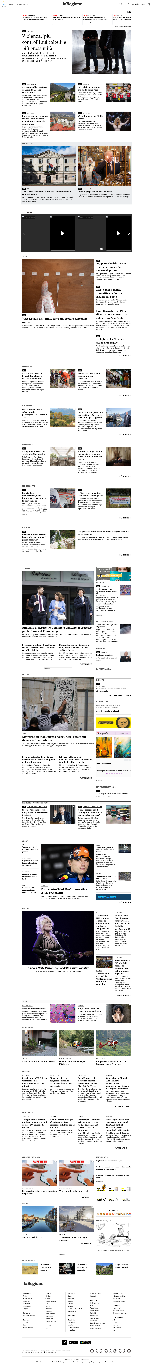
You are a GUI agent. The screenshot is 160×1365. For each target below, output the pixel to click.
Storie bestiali (94, 1310)
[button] (129, 233)
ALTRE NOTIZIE (86, 664)
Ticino (25, 1296)
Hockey (48, 1296)
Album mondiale (50, 1321)
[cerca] (120, 4)
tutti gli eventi (122, 733)
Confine (25, 1322)
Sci (46, 1304)
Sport (47, 1293)
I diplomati (93, 1320)
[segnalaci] (128, 4)
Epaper (143, 4)
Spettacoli (71, 1293)
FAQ (53, 1350)
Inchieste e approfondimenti (95, 1303)
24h (113, 1320)
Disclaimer (34, 1350)
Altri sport (48, 1311)
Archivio (115, 1322)
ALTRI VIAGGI (86, 1244)
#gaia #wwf (116, 1308)
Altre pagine (117, 1317)
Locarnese (26, 1301)
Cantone (26, 1293)
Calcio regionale (50, 1301)
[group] (36, 19)
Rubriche (93, 1300)
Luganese (26, 1304)
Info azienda (116, 1327)
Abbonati (135, 4)
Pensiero (71, 1298)
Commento (71, 1322)
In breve (115, 1325)
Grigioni (25, 1309)
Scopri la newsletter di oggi (107, 711)
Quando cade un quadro (98, 1323)
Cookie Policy (38, 1352)
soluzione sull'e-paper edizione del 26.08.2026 (113, 1250)
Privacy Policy (27, 1352)
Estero (25, 1320)
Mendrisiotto (27, 1306)
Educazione (116, 1298)
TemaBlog (116, 1305)
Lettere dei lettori (95, 1293)
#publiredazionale (118, 1310)
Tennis (47, 1306)
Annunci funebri (66, 1350)
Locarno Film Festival (75, 1309)
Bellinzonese (27, 1298)
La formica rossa (73, 1327)
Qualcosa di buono (118, 1301)
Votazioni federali (29, 1315)
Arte (46, 1328)
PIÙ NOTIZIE (124, 355)
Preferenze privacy (51, 1352)
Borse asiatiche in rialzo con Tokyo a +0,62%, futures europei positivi (35, 18)
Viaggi (92, 1305)
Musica (70, 1306)
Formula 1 (48, 1309)
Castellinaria (72, 1311)
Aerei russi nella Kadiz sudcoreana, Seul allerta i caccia (66, 18)
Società (70, 1304)
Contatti (48, 1350)
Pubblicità (58, 1350)
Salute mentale (95, 1325)
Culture (48, 1325)
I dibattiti (93, 1296)
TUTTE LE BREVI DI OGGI (119, 695)
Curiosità (93, 1313)
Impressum (42, 1350)
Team (114, 1330)
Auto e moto (94, 1318)
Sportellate (49, 1316)
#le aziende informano (119, 1313)
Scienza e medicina (118, 1296)
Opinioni (71, 1320)
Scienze (70, 1301)
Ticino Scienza (117, 1293)
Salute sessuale (95, 1328)
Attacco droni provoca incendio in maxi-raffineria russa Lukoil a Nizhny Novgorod (126, 18)
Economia (71, 1315)
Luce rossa (49, 1319)
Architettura (94, 1315)
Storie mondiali (50, 1314)
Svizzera (26, 1313)
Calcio (47, 1298)
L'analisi (70, 1325)
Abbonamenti (26, 1350)
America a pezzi (28, 1327)
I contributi (71, 1330)
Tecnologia (94, 1308)
